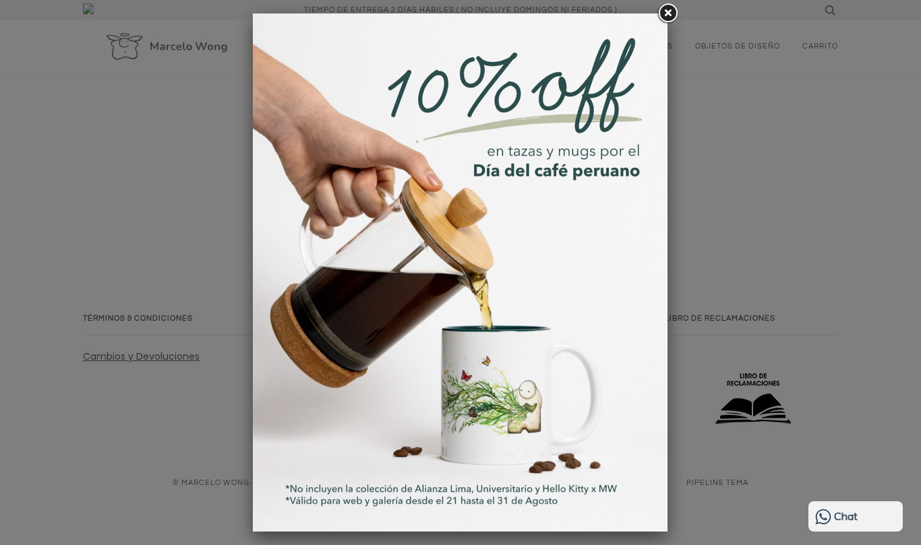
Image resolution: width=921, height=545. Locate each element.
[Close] (667, 13)
